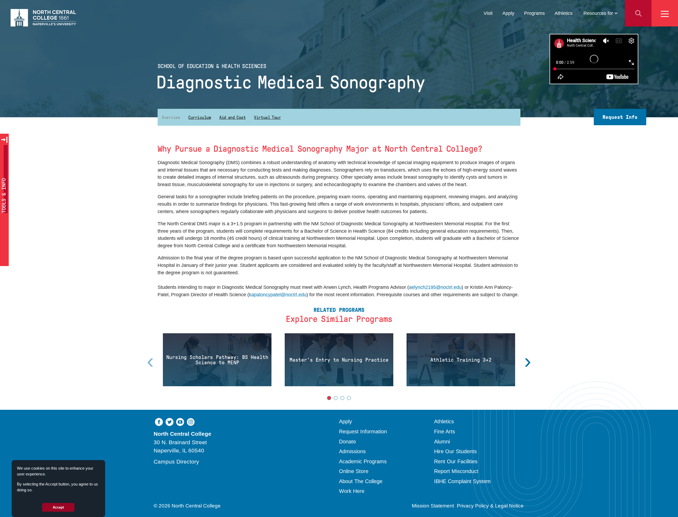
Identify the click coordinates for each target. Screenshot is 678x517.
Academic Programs (363, 461)
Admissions (352, 451)
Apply (508, 13)
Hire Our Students (455, 451)
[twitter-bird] (169, 421)
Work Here (351, 491)
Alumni (442, 441)
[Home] (44, 17)
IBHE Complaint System (462, 481)
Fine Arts (444, 431)
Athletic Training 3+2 (461, 359)
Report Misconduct (456, 471)
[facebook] (159, 421)
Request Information (363, 431)
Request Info (620, 117)
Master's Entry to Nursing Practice (339, 359)
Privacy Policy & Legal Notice (490, 506)
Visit (488, 13)
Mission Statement (433, 506)
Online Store (353, 471)
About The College (360, 481)
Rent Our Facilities (456, 461)
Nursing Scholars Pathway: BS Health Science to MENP (217, 359)
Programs (534, 13)
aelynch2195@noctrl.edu (435, 287)
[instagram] (191, 421)
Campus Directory (176, 461)
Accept (58, 507)
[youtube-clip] (180, 421)
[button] (329, 398)
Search (638, 13)
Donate (347, 441)
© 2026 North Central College (187, 506)
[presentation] (527, 361)
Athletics (564, 13)
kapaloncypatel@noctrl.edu (277, 294)
